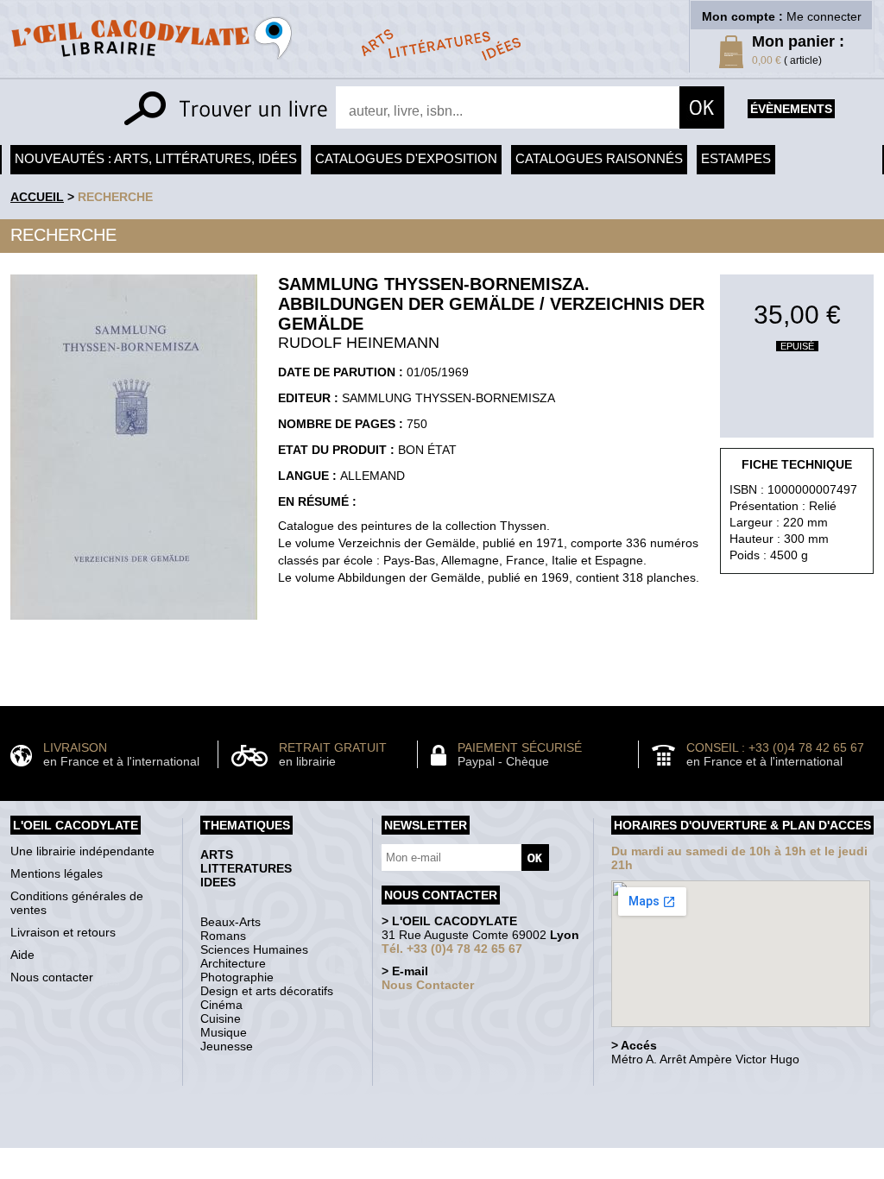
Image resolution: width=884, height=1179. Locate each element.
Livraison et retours (63, 932)
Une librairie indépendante (82, 851)
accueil (37, 197)
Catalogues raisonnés (599, 158)
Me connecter (824, 16)
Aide (22, 954)
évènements (791, 109)
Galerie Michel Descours (438, 1138)
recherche (115, 197)
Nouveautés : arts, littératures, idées (156, 158)
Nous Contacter (428, 985)
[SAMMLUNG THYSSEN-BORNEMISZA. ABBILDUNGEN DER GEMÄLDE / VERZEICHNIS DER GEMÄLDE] (133, 624)
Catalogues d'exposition (406, 158)
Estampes (736, 158)
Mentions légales (56, 873)
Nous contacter (51, 977)
